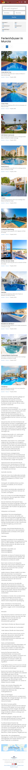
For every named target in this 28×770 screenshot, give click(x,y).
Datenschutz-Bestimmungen (17, 766)
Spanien (3, 77)
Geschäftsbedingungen (10, 765)
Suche (14, 17)
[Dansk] (19, 2)
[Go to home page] (6, 2)
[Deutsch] (17, 2)
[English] (21, 2)
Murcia (7, 77)
